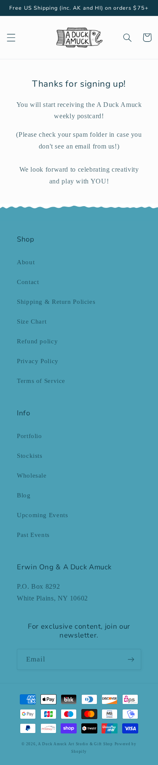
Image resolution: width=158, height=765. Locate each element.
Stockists (30, 455)
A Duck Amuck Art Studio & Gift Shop (75, 744)
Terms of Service (41, 380)
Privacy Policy (38, 361)
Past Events (33, 534)
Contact (28, 282)
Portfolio (29, 436)
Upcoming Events (42, 515)
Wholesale (32, 475)
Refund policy (37, 341)
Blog (24, 495)
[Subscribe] (131, 659)
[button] (11, 37)
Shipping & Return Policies (56, 301)
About (26, 262)
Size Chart (31, 321)
